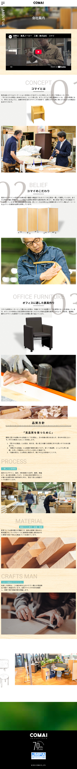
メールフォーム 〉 (38, 724)
